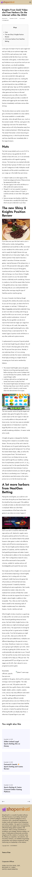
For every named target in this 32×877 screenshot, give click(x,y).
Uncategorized (5, 20)
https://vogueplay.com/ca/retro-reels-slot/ (14, 309)
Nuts (6, 32)
